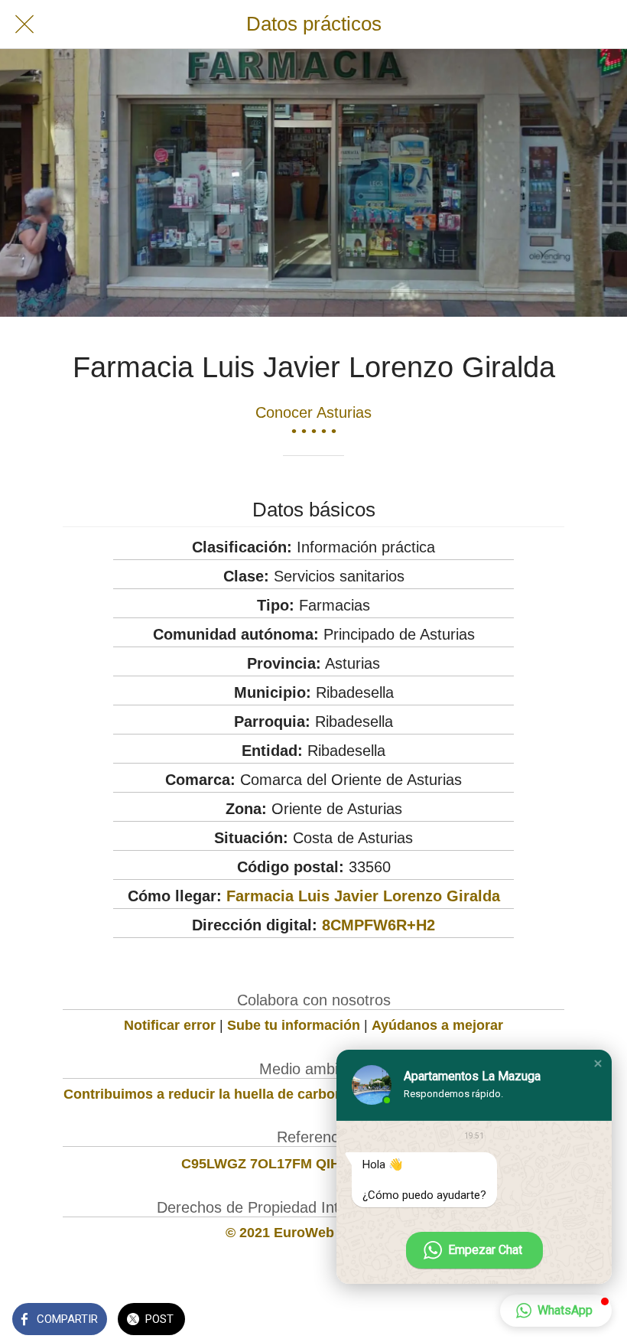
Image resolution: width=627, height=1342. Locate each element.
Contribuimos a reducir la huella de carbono (207, 1094)
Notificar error (170, 1025)
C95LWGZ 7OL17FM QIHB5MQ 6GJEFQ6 (313, 1163)
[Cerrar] (24, 24)
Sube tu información (293, 1025)
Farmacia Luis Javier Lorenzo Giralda (363, 896)
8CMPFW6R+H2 (378, 925)
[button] (598, 1063)
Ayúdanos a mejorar (437, 1025)
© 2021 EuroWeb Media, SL (314, 1232)
